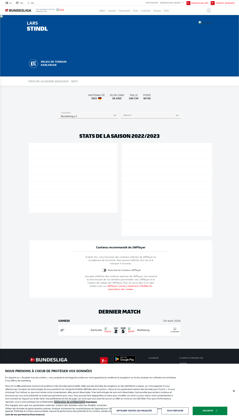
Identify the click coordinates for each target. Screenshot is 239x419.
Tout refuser (175, 411)
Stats (166, 10)
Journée (112, 10)
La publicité (153, 358)
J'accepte (207, 411)
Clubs (136, 10)
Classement (124, 10)
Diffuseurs (152, 2)
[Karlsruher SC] (33, 63)
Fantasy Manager (225, 3)
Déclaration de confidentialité (69, 402)
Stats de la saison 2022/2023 (48, 81)
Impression (91, 402)
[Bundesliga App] (188, 3)
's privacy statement (123, 286)
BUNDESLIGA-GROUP (170, 2)
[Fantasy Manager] (213, 3)
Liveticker (146, 10)
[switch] (103, 270)
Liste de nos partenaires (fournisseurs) (25, 415)
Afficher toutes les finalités (134, 411)
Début (102, 10)
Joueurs (157, 10)
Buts (74, 81)
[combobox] (88, 116)
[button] (207, 10)
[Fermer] (233, 391)
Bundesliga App (199, 3)
